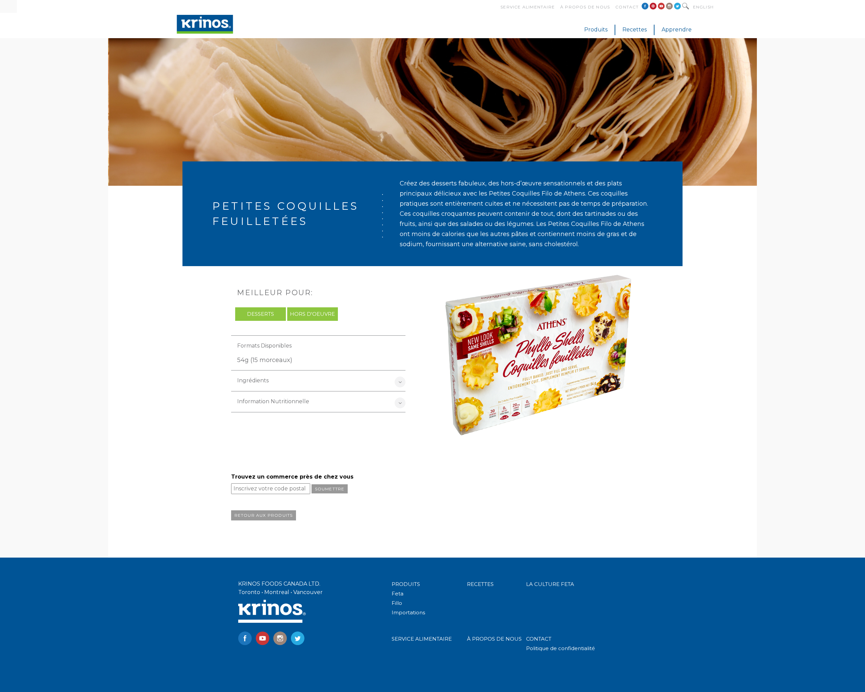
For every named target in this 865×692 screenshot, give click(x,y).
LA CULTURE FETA (550, 584)
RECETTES (480, 584)
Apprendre (677, 29)
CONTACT (538, 639)
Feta (397, 593)
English (703, 6)
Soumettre (330, 488)
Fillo (397, 603)
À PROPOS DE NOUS (494, 639)
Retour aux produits (263, 515)
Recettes (634, 29)
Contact (627, 6)
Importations (408, 612)
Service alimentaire (527, 6)
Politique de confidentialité (560, 648)
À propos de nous (585, 6)
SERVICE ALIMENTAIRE (422, 639)
